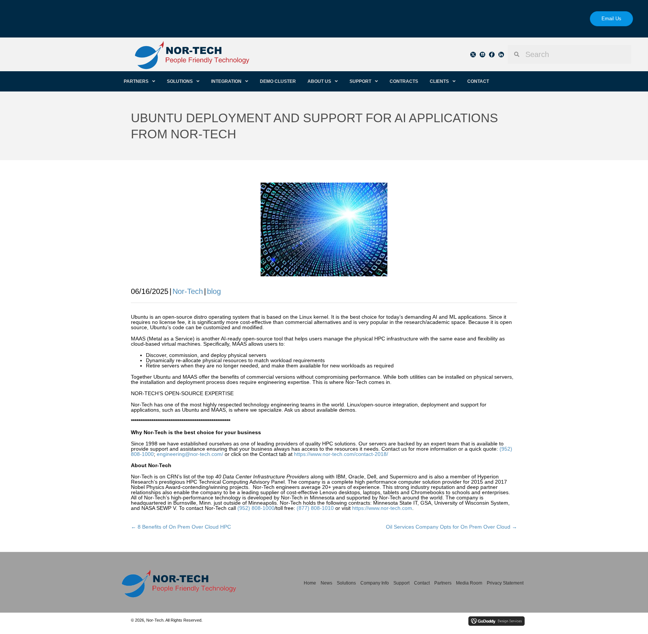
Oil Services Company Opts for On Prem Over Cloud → (451, 526)
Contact (422, 583)
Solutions (346, 583)
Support (401, 583)
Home (310, 583)
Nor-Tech (187, 291)
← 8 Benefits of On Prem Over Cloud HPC (181, 526)
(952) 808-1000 (255, 508)
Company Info (374, 583)
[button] (473, 54)
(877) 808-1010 (315, 508)
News (326, 583)
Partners (443, 583)
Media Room (469, 583)
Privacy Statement (505, 583)
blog (214, 291)
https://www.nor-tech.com (382, 508)
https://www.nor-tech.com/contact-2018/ (341, 454)
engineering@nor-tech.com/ (190, 454)
